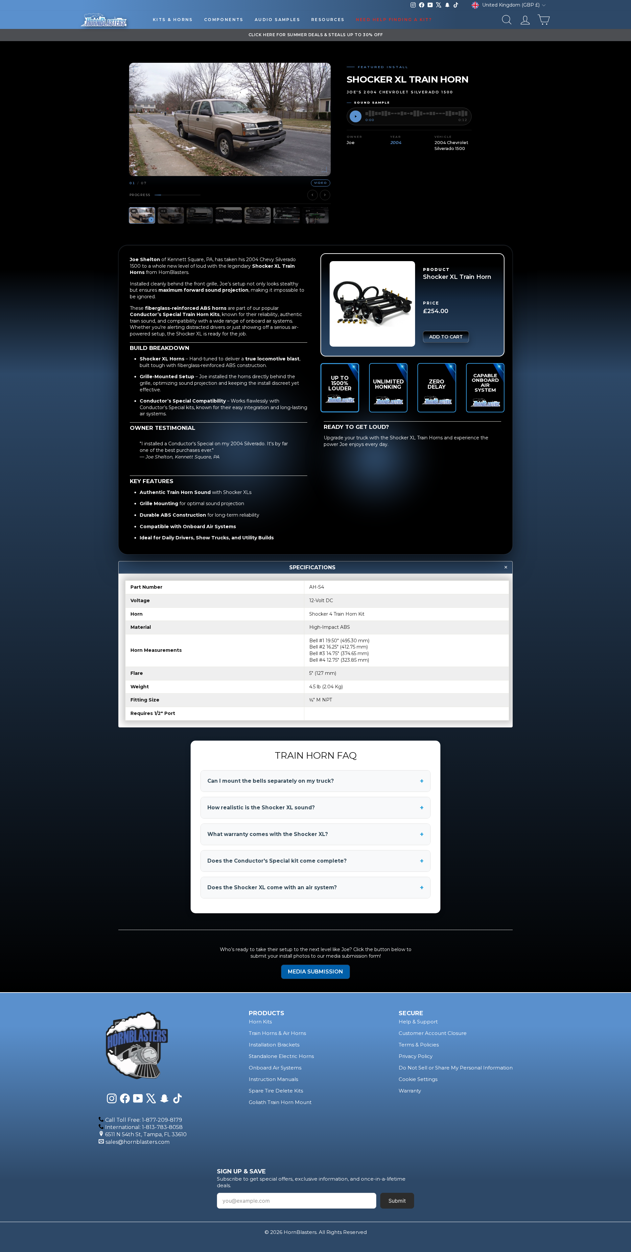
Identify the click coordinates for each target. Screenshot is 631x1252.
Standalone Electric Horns (281, 1056)
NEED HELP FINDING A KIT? (394, 19)
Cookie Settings (418, 1079)
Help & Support (418, 1022)
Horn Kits (260, 1022)
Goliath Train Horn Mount (280, 1102)
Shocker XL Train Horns (416, 438)
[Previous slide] (312, 195)
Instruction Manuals (273, 1079)
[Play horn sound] (356, 116)
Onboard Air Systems (275, 1068)
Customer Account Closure (433, 1033)
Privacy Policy (415, 1056)
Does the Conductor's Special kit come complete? (315, 861)
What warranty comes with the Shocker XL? (315, 834)
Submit (397, 1200)
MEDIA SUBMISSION (315, 972)
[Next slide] (325, 195)
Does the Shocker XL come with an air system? (315, 888)
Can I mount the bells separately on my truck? (315, 781)
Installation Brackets (274, 1045)
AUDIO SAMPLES (277, 19)
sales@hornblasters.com (137, 1142)
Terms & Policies (419, 1045)
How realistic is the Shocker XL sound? (315, 808)
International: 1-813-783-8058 (144, 1127)
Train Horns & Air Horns (277, 1033)
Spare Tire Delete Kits (276, 1091)
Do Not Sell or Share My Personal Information (456, 1068)
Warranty (410, 1091)
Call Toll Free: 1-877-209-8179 (143, 1120)
